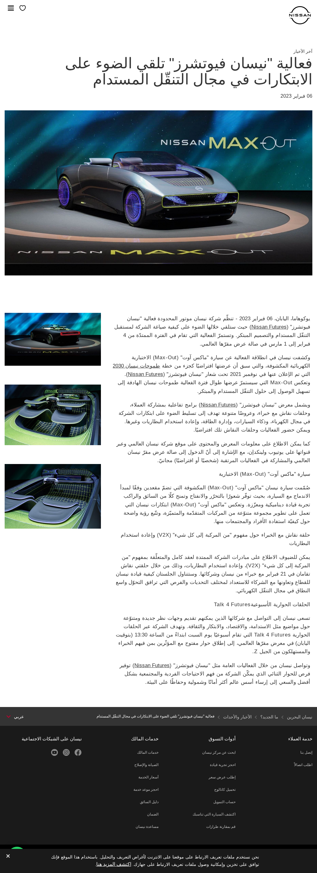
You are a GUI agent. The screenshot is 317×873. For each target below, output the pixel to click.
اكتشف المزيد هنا (113, 864)
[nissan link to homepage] (300, 15)
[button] (11, 8)
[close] (8, 856)
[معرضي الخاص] (22, 8)
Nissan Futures (269, 327)
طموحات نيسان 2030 (136, 366)
